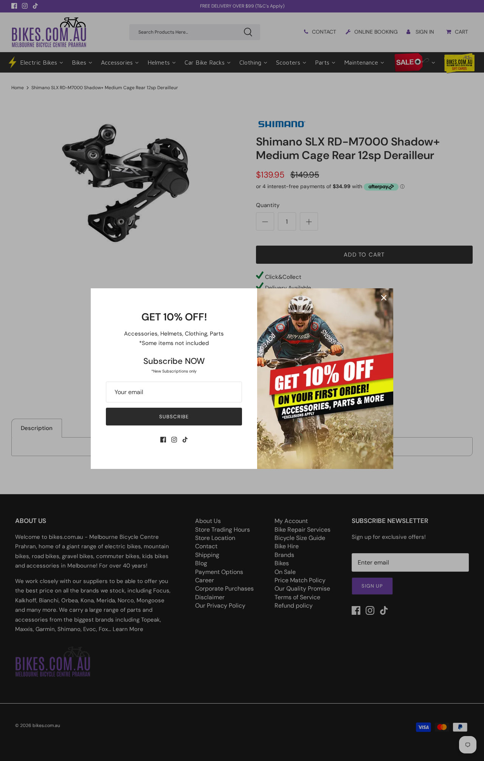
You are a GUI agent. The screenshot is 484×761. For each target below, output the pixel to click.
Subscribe (173, 416)
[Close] (383, 297)
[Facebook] (163, 439)
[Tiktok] (185, 439)
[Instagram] (174, 439)
